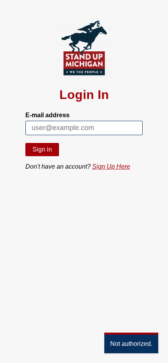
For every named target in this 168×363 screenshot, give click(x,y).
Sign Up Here (111, 166)
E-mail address (47, 115)
